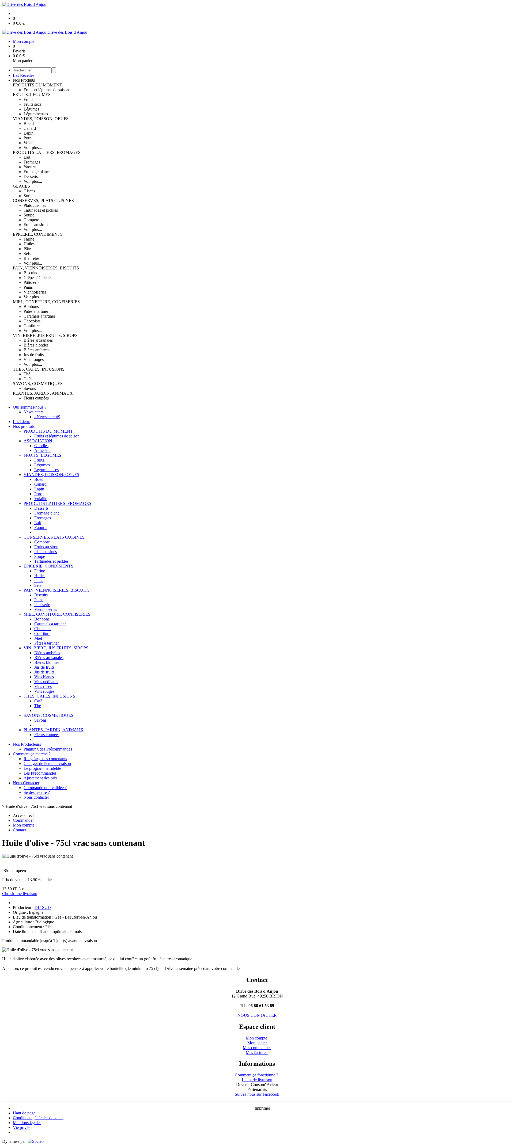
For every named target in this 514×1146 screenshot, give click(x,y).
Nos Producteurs (27, 744)
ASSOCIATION (38, 441)
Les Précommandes (40, 773)
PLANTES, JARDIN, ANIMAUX (43, 393)
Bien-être (31, 258)
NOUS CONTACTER (257, 1015)
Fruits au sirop (36, 224)
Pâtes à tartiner (36, 311)
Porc (27, 138)
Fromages (32, 162)
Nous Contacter (26, 783)
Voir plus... (33, 147)
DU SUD (43, 907)
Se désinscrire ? (37, 792)
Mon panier (257, 1043)
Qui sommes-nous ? (29, 407)
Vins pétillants (46, 681)
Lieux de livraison (257, 1080)
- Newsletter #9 (47, 416)
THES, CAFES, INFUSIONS (39, 369)
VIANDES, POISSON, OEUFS (41, 118)
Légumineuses (36, 114)
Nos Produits (24, 80)
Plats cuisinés (35, 205)
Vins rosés (43, 686)
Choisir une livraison (19, 893)
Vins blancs (44, 677)
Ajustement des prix (40, 778)
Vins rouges (34, 359)
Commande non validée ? (45, 787)
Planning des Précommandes (48, 749)
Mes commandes (257, 1047)
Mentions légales (27, 1122)
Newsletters (33, 412)
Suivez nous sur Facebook (257, 1094)
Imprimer (262, 1108)
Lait (27, 157)
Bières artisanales (38, 340)
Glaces (29, 191)
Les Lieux (21, 421)
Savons (30, 388)
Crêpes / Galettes (38, 277)
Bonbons (31, 306)
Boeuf (29, 123)
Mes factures (257, 1052)
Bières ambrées (36, 350)
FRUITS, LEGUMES (32, 94)
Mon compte (256, 1038)
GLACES (21, 186)
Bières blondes (36, 345)
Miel (38, 638)
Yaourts (30, 167)
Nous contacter (36, 797)
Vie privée (21, 1127)
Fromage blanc (36, 171)
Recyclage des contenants (45, 758)
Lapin (28, 133)
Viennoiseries (35, 292)
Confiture (32, 325)
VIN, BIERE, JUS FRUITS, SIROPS (45, 335)
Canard (30, 128)
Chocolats (32, 321)
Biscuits (30, 273)
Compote (31, 220)
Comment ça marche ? (32, 754)
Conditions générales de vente (38, 1117)
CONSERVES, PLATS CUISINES (43, 200)
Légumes (31, 109)
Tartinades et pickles (41, 210)
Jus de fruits (34, 354)
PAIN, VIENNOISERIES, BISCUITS (46, 268)
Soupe (29, 215)
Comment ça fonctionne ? (257, 1075)
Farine (29, 239)
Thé (27, 374)
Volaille (30, 142)
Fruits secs (32, 104)
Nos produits (24, 426)
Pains (28, 287)
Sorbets (30, 195)
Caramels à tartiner (39, 316)
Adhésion (42, 450)
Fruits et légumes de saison (46, 89)
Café (28, 378)
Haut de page (24, 1113)
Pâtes (28, 248)
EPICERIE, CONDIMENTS (38, 234)
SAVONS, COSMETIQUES (38, 383)
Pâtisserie (31, 282)
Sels (27, 253)
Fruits (28, 99)
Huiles (29, 244)
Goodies (41, 445)
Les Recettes (23, 75)
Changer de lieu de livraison (47, 763)
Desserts (31, 176)
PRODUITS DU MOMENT (37, 85)
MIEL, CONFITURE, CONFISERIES (46, 301)
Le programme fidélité (42, 768)
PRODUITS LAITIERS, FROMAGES (47, 152)
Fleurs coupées (36, 398)
